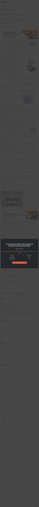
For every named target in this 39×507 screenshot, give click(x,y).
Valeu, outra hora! (19, 269)
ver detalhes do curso (19, 262)
